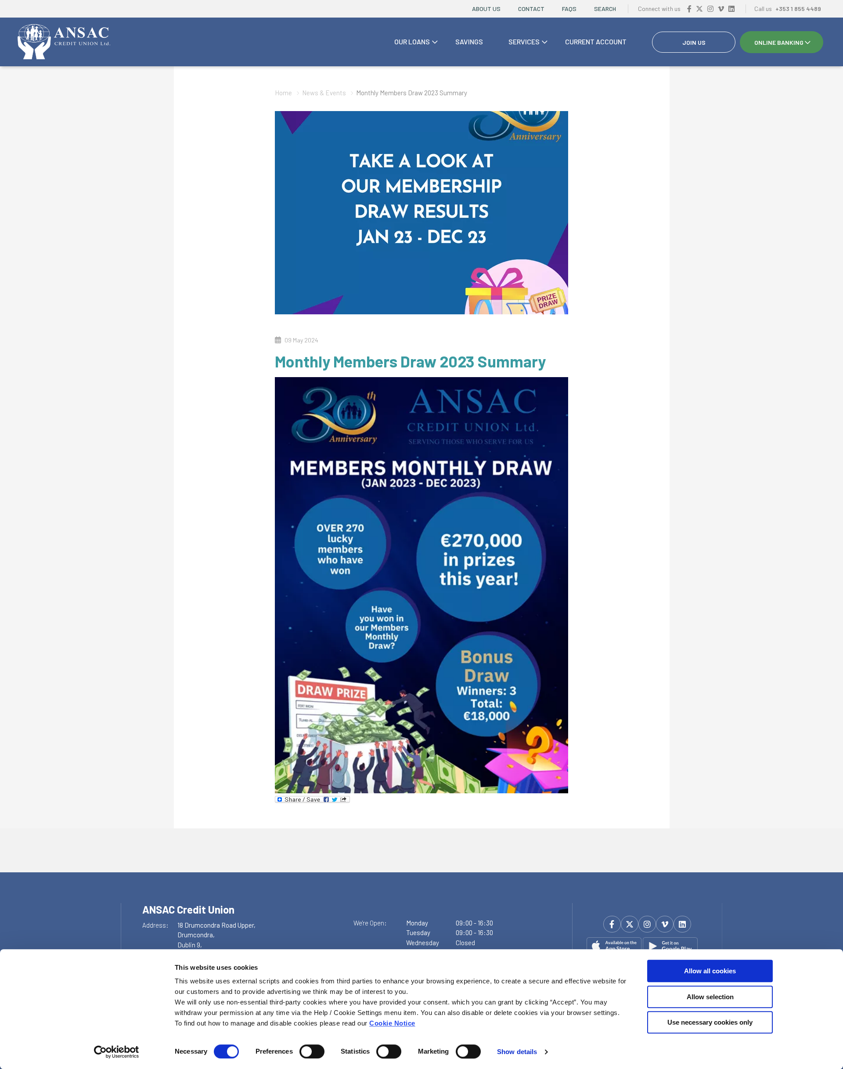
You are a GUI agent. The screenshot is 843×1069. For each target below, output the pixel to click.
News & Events (324, 93)
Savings (469, 41)
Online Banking (778, 42)
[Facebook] (689, 8)
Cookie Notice (392, 1023)
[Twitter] (699, 8)
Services (524, 41)
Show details (517, 1051)
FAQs (569, 8)
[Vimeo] (721, 8)
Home (283, 93)
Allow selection (710, 997)
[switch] (311, 1051)
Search (605, 8)
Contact (531, 8)
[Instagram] (710, 8)
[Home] (64, 42)
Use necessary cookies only (710, 1022)
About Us (486, 8)
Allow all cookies (710, 971)
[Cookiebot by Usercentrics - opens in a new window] (116, 1051)
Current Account (596, 41)
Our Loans (412, 41)
